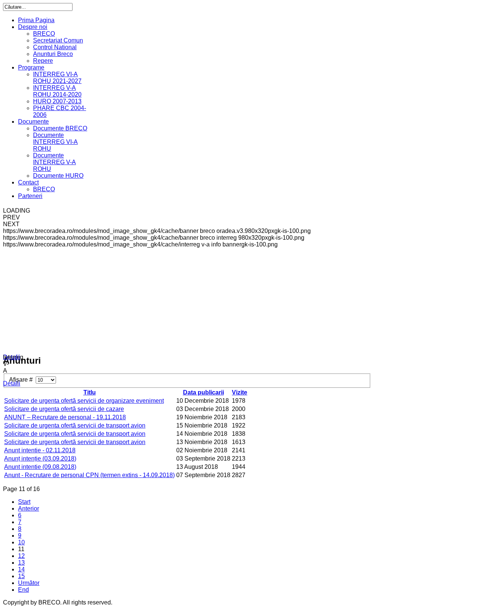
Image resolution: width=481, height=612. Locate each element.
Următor (28, 583)
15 (21, 576)
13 (21, 562)
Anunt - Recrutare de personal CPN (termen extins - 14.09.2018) (89, 475)
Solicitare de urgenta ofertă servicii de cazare (64, 409)
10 (21, 542)
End (23, 589)
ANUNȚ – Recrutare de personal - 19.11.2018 (65, 417)
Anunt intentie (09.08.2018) (40, 467)
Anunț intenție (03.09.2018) (40, 458)
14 (21, 569)
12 (21, 556)
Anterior (28, 508)
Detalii (11, 357)
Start (24, 502)
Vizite (239, 392)
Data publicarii (203, 392)
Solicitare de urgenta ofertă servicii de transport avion (74, 425)
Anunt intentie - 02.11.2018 (40, 450)
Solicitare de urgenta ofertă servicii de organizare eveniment (84, 400)
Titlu (89, 392)
